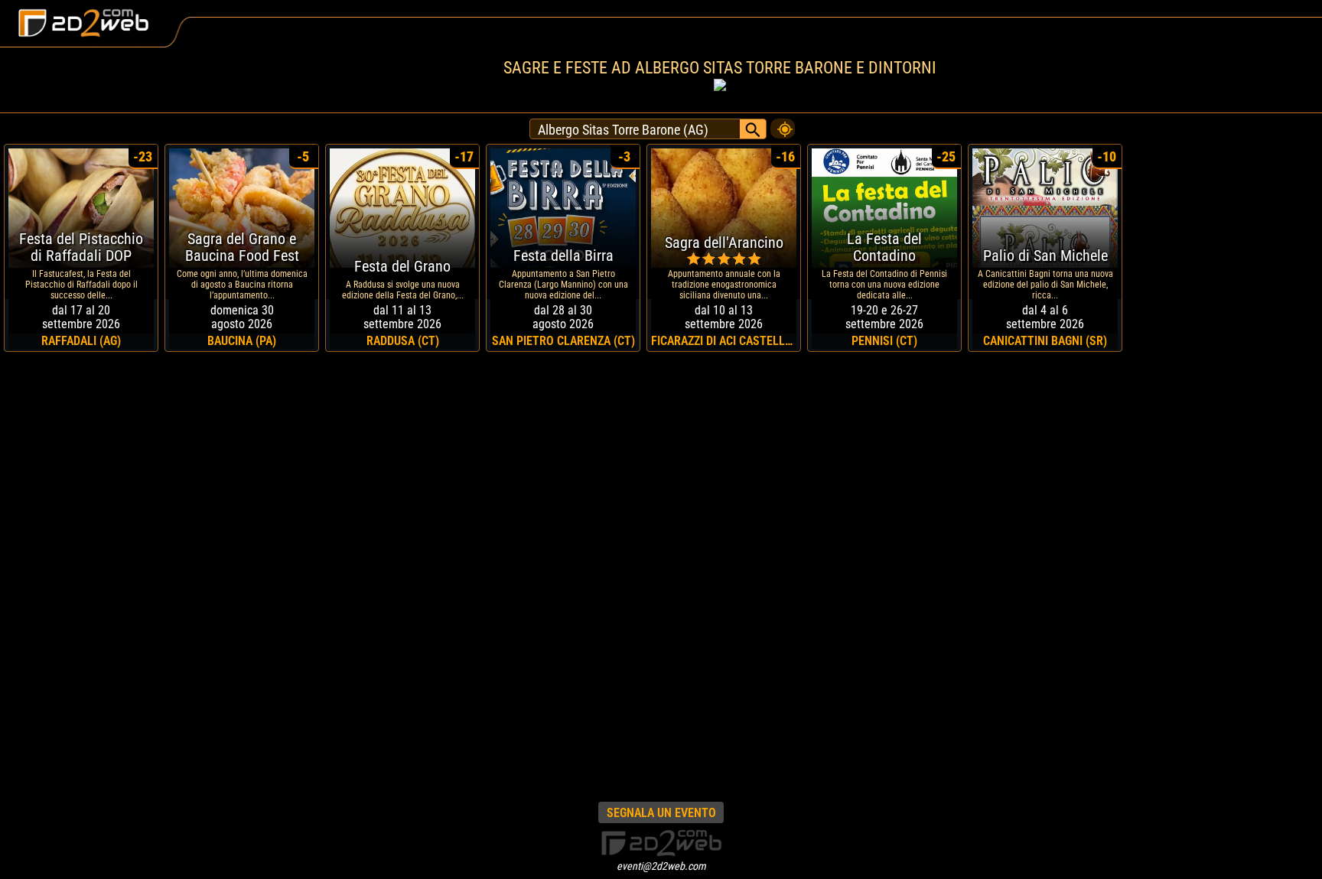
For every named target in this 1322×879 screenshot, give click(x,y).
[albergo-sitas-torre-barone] (782, 125)
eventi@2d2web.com (661, 866)
